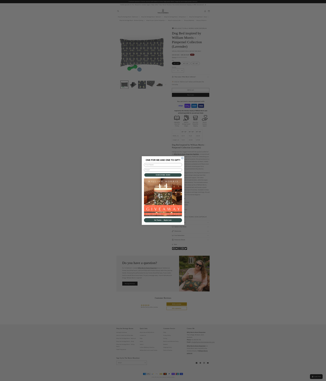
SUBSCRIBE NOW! (163, 175)
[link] (163, 197)
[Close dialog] (182, 158)
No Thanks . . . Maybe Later (163, 220)
